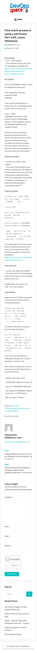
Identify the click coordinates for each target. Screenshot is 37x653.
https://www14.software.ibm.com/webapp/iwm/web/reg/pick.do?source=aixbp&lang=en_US (18, 71)
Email (7, 536)
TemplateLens (16, 649)
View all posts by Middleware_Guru (17, 442)
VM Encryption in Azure (13, 634)
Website (8, 546)
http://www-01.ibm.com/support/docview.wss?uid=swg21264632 (17, 408)
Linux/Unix (14, 416)
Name (7, 527)
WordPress (31, 649)
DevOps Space (25, 646)
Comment (9, 497)
